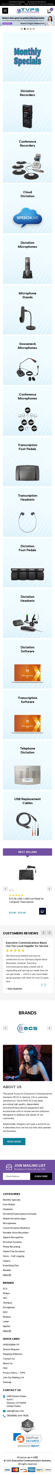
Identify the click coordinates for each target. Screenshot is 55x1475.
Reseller (7, 1270)
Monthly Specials (11, 1200)
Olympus (7, 1302)
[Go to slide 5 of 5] (33, 29)
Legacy (6, 1261)
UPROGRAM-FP (11, 1344)
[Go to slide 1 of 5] (22, 29)
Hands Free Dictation (14, 1251)
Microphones (9, 1223)
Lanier (6, 1321)
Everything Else (11, 1265)
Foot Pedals (9, 1204)
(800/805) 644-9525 (17, 1415)
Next (49, 888)
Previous (5, 888)
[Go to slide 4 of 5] (30, 29)
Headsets (8, 1209)
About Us (8, 1363)
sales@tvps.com (15, 1411)
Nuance (7, 1317)
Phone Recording (11, 1246)
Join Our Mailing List (13, 1377)
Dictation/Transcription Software (19, 1214)
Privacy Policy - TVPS (14, 1373)
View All (7, 1275)
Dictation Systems (12, 1242)
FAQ (5, 1368)
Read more (14, 1141)
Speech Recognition (13, 1237)
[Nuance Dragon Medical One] (27, 21)
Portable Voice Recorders (16, 1232)
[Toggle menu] (5, 11)
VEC (5, 1298)
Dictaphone (9, 1307)
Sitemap (7, 1382)
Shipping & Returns (12, 1354)
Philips (6, 1293)
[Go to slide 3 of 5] (27, 29)
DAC (5, 1312)
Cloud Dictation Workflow (16, 1228)
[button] (27, 1440)
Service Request (11, 1349)
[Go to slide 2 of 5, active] (25, 29)
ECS (5, 1288)
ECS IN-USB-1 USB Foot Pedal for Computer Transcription (26, 900)
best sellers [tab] (27, 852)
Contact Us (9, 1358)
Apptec (6, 1326)
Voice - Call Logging (13, 1256)
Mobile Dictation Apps (14, 1218)
